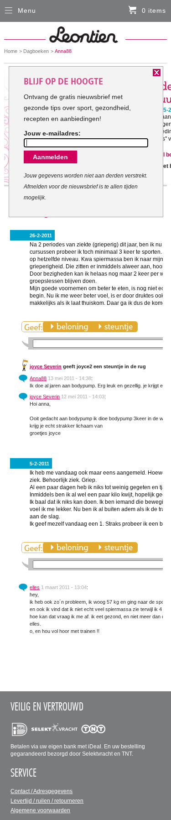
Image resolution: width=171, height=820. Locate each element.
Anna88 (38, 378)
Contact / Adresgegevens (41, 791)
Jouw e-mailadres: (52, 133)
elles (35, 587)
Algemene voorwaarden (40, 810)
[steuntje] (115, 326)
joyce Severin (46, 366)
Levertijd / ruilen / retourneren (46, 801)
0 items (154, 10)
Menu (27, 10)
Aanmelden (50, 157)
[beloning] (69, 326)
